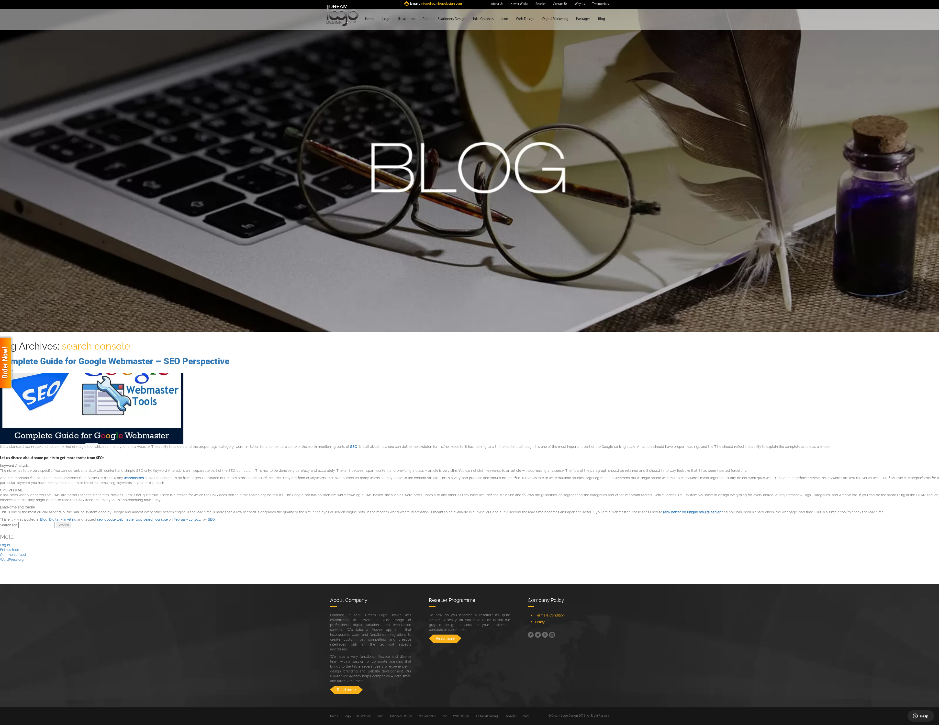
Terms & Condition (550, 615)
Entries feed (9, 550)
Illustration (406, 19)
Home (370, 19)
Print (426, 19)
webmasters (134, 478)
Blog (601, 19)
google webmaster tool (123, 519)
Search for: (8, 525)
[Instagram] (552, 635)
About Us (497, 4)
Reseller (541, 4)
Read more (346, 690)
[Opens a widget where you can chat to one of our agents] (920, 716)
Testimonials (600, 4)
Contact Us (560, 4)
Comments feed (13, 555)
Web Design (525, 19)
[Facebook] (531, 635)
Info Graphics (483, 19)
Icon (505, 19)
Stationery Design (451, 19)
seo (100, 519)
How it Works (519, 4)
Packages (583, 19)
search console (156, 519)
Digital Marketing (555, 19)
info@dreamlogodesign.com (441, 4)
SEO (211, 519)
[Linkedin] (545, 635)
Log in (5, 545)
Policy (540, 622)
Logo (386, 19)
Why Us (580, 4)
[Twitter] (538, 635)
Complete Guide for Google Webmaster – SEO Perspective (114, 361)
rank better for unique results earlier (692, 512)
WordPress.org (12, 559)
